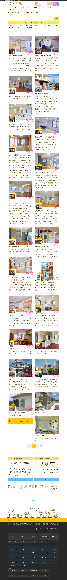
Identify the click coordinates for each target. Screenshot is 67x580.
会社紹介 (42, 7)
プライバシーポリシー (33, 541)
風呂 (23, 552)
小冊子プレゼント (54, 536)
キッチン (43, 549)
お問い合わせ (11, 9)
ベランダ (54, 554)
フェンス (23, 554)
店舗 (12, 549)
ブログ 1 (12, 575)
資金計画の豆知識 (44, 536)
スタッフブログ (49, 7)
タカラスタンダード (44, 575)
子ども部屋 (33, 552)
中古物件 (12, 565)
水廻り (13, 554)
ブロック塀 (33, 562)
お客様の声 (28, 7)
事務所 (23, 549)
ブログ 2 (23, 575)
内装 (54, 557)
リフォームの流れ (33, 536)
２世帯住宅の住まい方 (54, 533)
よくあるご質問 (12, 570)
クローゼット (44, 557)
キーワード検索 (23, 565)
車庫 (54, 549)
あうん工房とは (16, 7)
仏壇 (12, 557)
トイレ (13, 552)
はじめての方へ (23, 533)
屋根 (44, 562)
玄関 (54, 552)
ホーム (10, 7)
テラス (44, 552)
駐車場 (23, 557)
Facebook (33, 575)
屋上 (54, 562)
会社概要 (23, 541)
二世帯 (13, 562)
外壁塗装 (23, 562)
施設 (33, 549)
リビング (33, 557)
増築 (33, 554)
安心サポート (23, 536)
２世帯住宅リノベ (36, 7)
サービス (33, 533)
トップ (15, 12)
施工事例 (22, 7)
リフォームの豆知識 (12, 541)
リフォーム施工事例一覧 (28, 12)
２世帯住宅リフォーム (43, 533)
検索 (57, 18)
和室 (44, 554)
